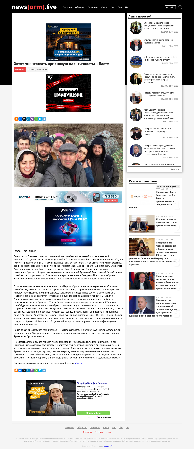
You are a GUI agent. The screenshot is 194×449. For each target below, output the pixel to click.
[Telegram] (44, 119)
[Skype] (40, 119)
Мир (112, 7)
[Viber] (32, 119)
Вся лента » (176, 169)
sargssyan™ (108, 446)
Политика (67, 7)
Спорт (104, 7)
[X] (24, 119)
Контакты (87, 432)
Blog (120, 7)
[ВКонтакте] (20, 119)
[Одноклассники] (16, 119)
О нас (108, 432)
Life (126, 7)
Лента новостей (140, 16)
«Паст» (78, 363)
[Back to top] (189, 444)
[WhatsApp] (36, 119)
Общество (79, 7)
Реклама (99, 432)
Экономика (93, 7)
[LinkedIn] (28, 119)
